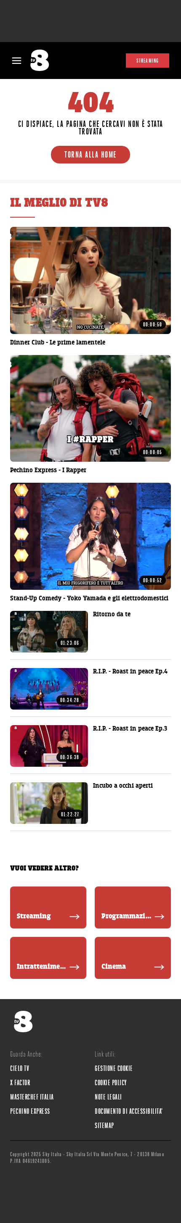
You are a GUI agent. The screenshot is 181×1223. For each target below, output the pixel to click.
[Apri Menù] (17, 60)
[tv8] (43, 60)
